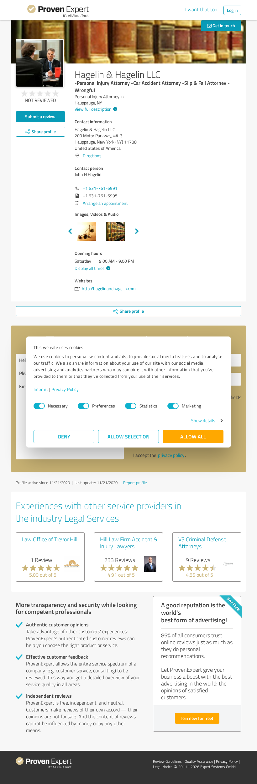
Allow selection (128, 436)
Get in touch (223, 25)
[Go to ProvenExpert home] (58, 12)
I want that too (201, 9)
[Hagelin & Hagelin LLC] (39, 63)
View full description (93, 109)
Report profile (135, 482)
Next (137, 231)
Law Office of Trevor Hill (49, 539)
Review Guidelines (167, 761)
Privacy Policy (65, 389)
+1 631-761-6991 (100, 188)
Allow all (193, 436)
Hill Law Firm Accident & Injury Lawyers (128, 542)
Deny (64, 436)
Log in (232, 10)
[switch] (83, 406)
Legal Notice (162, 766)
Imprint (41, 389)
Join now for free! (197, 718)
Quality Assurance (199, 761)
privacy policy (171, 455)
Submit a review (40, 116)
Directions (92, 156)
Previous (70, 231)
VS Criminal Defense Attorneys (202, 542)
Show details (203, 420)
